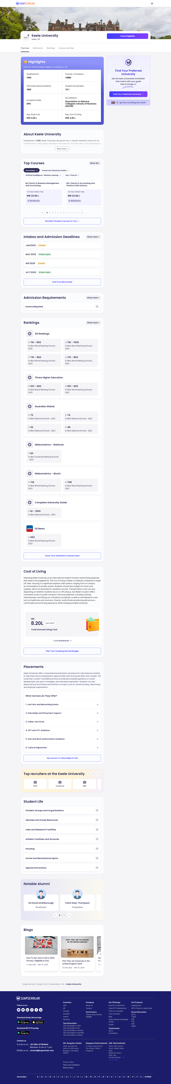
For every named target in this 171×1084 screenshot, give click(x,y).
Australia (66, 1014)
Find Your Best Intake (62, 282)
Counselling (113, 1033)
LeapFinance (136, 1005)
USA (64, 1005)
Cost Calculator (114, 1014)
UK (64, 1008)
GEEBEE (89, 1017)
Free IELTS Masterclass (117, 1008)
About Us (89, 1005)
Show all (94, 163)
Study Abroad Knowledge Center (118, 1020)
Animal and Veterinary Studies (55, 170)
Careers (89, 1008)
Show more (92, 237)
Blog (110, 1017)
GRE (132, 1024)
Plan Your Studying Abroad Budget (62, 651)
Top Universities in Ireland (73, 1035)
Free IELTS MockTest (117, 1005)
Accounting (32, 170)
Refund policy (68, 1068)
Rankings (51, 48)
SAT (132, 1019)
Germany (66, 1019)
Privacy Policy (68, 1062)
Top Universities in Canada (73, 1030)
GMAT (133, 1026)
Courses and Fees (66, 48)
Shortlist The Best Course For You (61, 221)
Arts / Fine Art (72, 175)
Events (111, 1024)
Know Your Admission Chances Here (62, 555)
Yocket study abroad (94, 1014)
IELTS (111, 1031)
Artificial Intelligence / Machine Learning (43, 175)
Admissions (38, 48)
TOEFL (133, 1017)
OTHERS (148, 1077)
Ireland (65, 1017)
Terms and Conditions (71, 1065)
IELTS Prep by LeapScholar (141, 1008)
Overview (25, 48)
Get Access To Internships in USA (62, 758)
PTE (132, 1021)
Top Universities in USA (72, 1026)
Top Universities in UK (71, 1028)
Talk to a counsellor (116, 1011)
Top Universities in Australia (73, 1033)
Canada (66, 1011)
